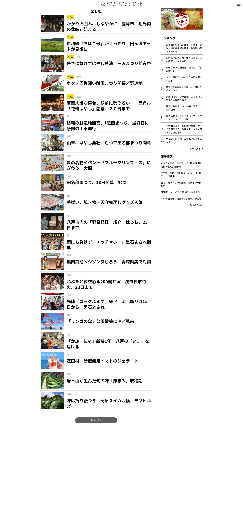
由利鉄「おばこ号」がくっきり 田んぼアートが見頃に (184, 59)
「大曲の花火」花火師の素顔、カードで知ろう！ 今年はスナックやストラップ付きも (184, 129)
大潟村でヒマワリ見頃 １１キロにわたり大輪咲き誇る (184, 98)
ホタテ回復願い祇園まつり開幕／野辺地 (181, 198)
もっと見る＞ (196, 148)
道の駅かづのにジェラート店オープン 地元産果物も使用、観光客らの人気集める (184, 48)
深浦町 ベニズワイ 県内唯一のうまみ (180, 192)
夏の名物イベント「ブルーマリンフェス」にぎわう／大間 (184, 117)
